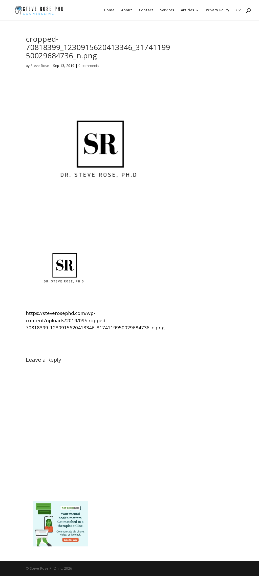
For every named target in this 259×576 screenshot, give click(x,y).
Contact (146, 10)
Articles (187, 10)
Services (167, 10)
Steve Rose (40, 65)
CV (238, 10)
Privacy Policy (217, 10)
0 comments (88, 65)
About (126, 10)
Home (109, 10)
